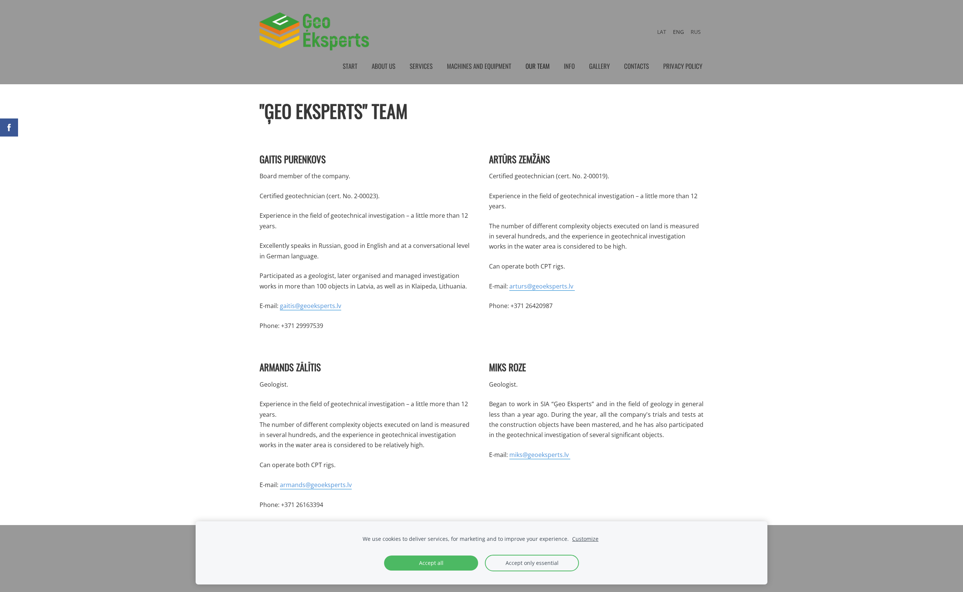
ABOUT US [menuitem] (383, 66)
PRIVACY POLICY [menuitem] (682, 66)
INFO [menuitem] (569, 66)
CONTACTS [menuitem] (636, 66)
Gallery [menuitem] (599, 66)
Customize (585, 538)
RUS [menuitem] (696, 31)
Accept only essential (532, 562)
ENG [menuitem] (678, 31)
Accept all (431, 562)
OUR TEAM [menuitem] (538, 66)
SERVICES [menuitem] (421, 66)
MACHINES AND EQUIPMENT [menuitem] (479, 66)
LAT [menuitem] (661, 31)
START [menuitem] (350, 66)
